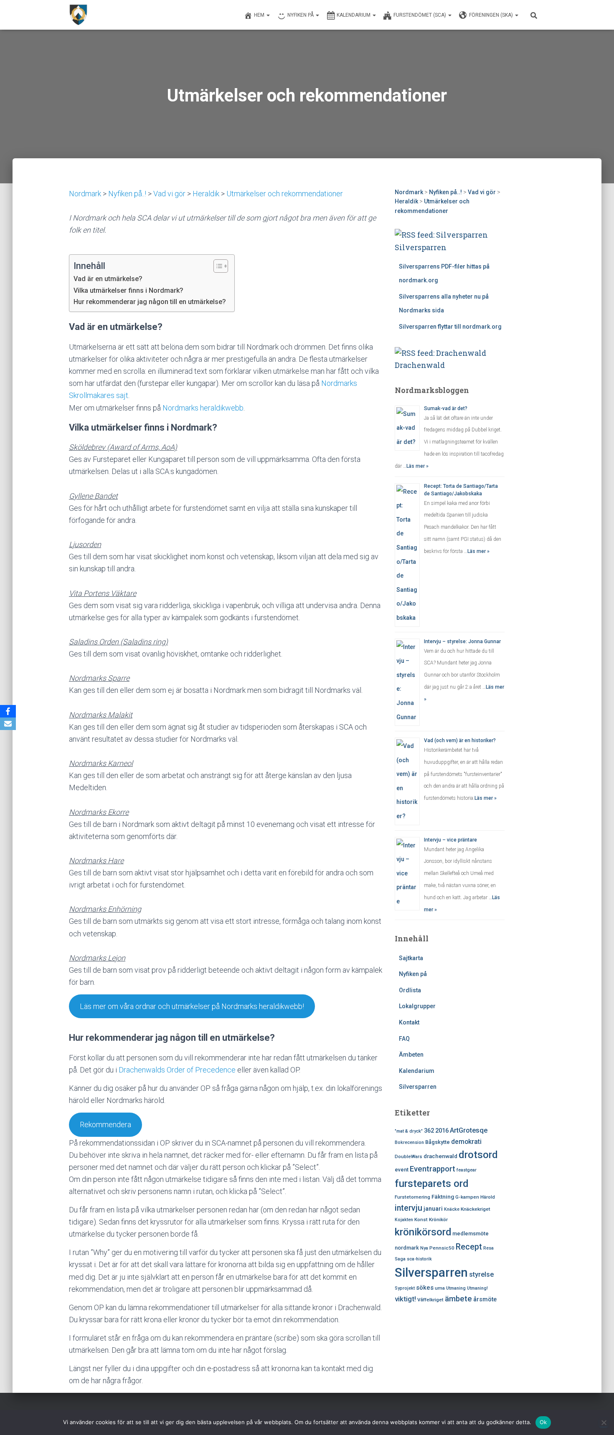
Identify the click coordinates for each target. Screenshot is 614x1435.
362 (429, 1130)
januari (433, 1208)
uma (440, 1288)
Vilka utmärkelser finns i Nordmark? (128, 290)
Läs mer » (417, 466)
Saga (400, 1259)
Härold (487, 1197)
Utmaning (456, 1288)
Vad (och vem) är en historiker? (460, 740)
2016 (442, 1130)
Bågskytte (437, 1142)
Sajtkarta (411, 958)
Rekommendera (105, 1124)
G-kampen (467, 1197)
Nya (424, 1248)
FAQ (404, 1038)
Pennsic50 (441, 1248)
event (401, 1169)
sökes (425, 1287)
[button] (268, 15)
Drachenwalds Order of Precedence (177, 1069)
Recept (469, 1247)
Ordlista (410, 990)
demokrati (466, 1142)
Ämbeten (411, 1054)
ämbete (458, 1298)
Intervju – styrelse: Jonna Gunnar (462, 641)
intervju (408, 1208)
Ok (543, 1422)
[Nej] (603, 1422)
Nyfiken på (301, 15)
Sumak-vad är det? (445, 408)
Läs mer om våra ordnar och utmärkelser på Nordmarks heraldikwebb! (192, 1006)
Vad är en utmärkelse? (108, 279)
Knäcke (451, 1209)
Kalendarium (354, 15)
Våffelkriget (430, 1300)
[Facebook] (8, 711)
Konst (421, 1219)
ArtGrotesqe (468, 1130)
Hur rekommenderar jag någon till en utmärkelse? (150, 302)
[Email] (8, 724)
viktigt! (405, 1299)
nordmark (407, 1248)
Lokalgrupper (417, 1006)
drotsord (478, 1155)
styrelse (481, 1274)
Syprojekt (405, 1288)
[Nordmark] (78, 15)
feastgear (467, 1170)
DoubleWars (408, 1156)
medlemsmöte (470, 1233)
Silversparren (421, 247)
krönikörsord (423, 1232)
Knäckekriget (475, 1209)
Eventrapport (432, 1169)
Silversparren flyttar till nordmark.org (450, 326)
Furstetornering (412, 1197)
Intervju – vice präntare (450, 840)
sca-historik (419, 1259)
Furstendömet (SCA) (420, 15)
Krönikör (438, 1219)
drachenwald (440, 1156)
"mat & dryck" (409, 1131)
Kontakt (409, 1022)
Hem (260, 15)
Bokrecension (409, 1142)
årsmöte (485, 1299)
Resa (488, 1248)
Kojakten (404, 1219)
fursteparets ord (432, 1183)
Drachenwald (420, 365)
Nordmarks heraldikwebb (203, 407)
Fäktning (442, 1196)
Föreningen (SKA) (491, 15)
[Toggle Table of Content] (216, 266)
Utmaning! (477, 1288)
